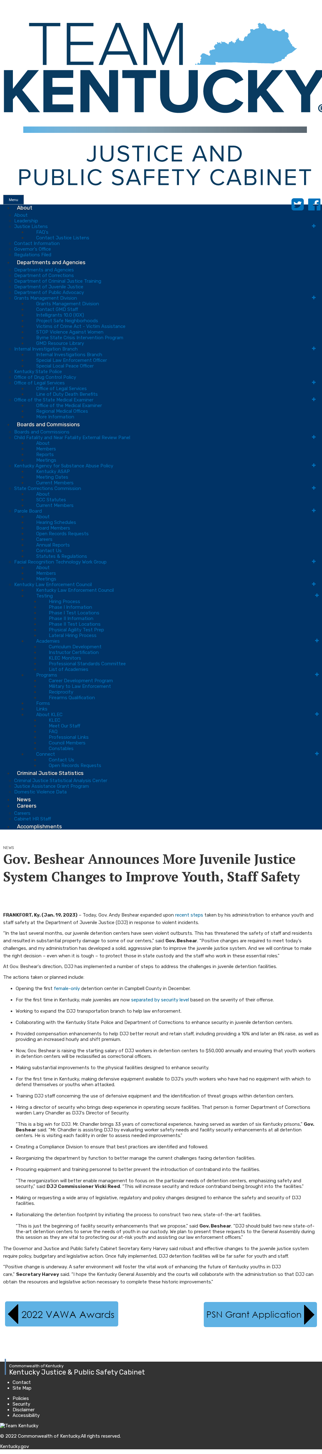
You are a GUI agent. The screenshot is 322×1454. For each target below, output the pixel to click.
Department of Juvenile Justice (48, 287)
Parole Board (28, 511)
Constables (61, 748)
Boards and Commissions (48, 424)
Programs (46, 675)
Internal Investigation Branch (46, 349)
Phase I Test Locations (74, 613)
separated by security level (160, 1000)
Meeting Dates (52, 477)
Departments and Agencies (51, 262)
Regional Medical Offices (62, 411)
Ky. (6, 3)
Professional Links (69, 737)
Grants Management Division (45, 298)
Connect (45, 754)
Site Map (22, 1388)
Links (41, 709)
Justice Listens (31, 226)
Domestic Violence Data (40, 792)
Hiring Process (64, 601)
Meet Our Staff (64, 726)
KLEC (54, 720)
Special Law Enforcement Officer (71, 360)
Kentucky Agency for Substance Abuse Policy (63, 466)
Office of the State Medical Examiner (53, 400)
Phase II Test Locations (75, 624)
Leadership (26, 221)
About (24, 207)
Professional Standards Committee (87, 664)
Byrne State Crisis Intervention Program (79, 337)
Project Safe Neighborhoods (67, 321)
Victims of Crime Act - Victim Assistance (80, 326)
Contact (22, 1382)
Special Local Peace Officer (65, 366)
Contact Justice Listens (62, 238)
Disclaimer (24, 1410)
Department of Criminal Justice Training (57, 281)
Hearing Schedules (56, 522)
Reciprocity (61, 692)
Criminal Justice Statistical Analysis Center (60, 780)
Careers (44, 539)
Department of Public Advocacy (49, 292)
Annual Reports (53, 545)
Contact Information (37, 243)
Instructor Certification (74, 652)
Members (46, 449)
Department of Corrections (44, 275)
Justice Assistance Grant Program (51, 786)
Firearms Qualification (72, 697)
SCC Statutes (51, 500)
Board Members (53, 528)
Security (21, 1404)
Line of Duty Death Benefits (67, 394)
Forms (43, 703)
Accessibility (26, 1415)
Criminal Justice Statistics (50, 773)
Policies (21, 1398)
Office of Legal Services (39, 383)
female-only (67, 988)
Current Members (55, 483)
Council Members (67, 743)
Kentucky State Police (38, 371)
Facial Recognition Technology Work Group (60, 562)
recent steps (189, 915)
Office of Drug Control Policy (45, 377)
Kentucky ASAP (53, 471)
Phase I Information (70, 607)
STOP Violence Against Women (69, 332)
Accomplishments (39, 826)
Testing (44, 596)
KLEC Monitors (65, 658)
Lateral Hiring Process (73, 635)
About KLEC (49, 714)
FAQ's (42, 232)
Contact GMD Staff (57, 309)
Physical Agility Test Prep (76, 630)
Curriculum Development (75, 647)
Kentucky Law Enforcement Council (53, 584)
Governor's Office (32, 249)
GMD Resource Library (60, 343)
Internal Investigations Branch (69, 354)
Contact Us (49, 550)
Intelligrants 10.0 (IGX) (60, 315)
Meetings (46, 460)
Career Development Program (81, 680)
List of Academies (68, 669)
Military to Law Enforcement (80, 686)
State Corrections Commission (47, 488)
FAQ (53, 731)
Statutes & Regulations (61, 556)
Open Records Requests (62, 533)
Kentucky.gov (14, 1446)
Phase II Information (71, 618)
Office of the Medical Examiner (69, 405)
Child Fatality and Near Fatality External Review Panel (72, 437)
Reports (45, 454)
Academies (48, 641)
